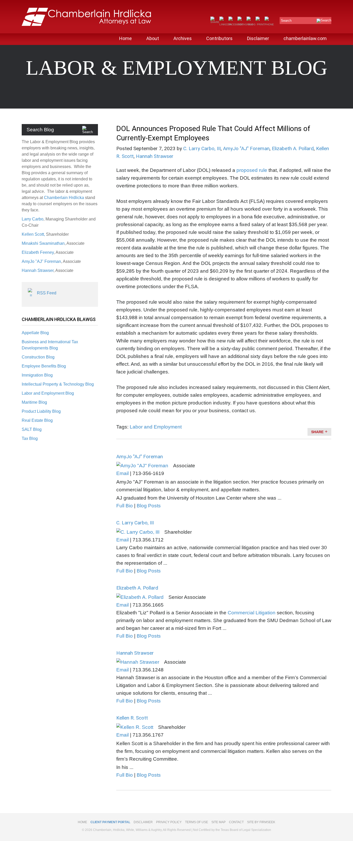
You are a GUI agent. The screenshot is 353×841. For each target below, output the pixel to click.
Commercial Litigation (251, 612)
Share (317, 432)
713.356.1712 (148, 539)
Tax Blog (30, 438)
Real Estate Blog (37, 420)
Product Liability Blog (41, 411)
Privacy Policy (169, 822)
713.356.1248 (148, 669)
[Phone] (269, 24)
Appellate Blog (35, 333)
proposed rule (251, 170)
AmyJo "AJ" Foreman (41, 261)
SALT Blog (32, 429)
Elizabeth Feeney (38, 252)
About (152, 38)
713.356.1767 (148, 735)
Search (286, 20)
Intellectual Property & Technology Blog (58, 384)
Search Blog (40, 129)
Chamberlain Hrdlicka (64, 197)
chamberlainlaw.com (305, 38)
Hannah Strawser (37, 270)
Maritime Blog (34, 402)
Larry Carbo (32, 219)
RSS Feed (46, 293)
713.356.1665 (148, 605)
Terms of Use (196, 822)
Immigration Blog (37, 375)
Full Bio (124, 505)
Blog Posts (149, 505)
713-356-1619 (148, 473)
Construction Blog (38, 357)
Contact (236, 822)
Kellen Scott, (34, 234)
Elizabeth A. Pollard (293, 148)
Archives (182, 38)
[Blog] (251, 24)
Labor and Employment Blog (48, 393)
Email (122, 473)
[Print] (260, 24)
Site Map (218, 822)
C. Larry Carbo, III (202, 148)
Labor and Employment (156, 427)
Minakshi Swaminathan (43, 243)
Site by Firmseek (261, 822)
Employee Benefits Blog (44, 366)
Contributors (219, 38)
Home (125, 38)
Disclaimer (258, 38)
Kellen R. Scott (132, 718)
